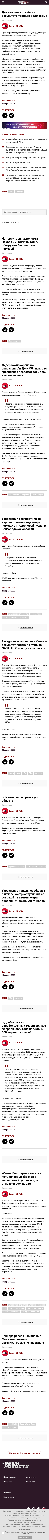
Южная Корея (37, 495)
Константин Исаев (16, 1308)
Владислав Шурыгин (18, 1305)
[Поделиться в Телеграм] (11, 115)
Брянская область (16, 867)
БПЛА (5, 617)
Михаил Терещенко (11, 1312)
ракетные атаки (39, 867)
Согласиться (24, 1537)
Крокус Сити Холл (27, 1424)
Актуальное (31, 1477)
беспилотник (14, 341)
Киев (18, 773)
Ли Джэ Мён (14, 495)
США (11, 191)
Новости (7, 1493)
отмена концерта (10, 1427)
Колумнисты (8, 1497)
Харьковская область (19, 617)
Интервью (7, 1481)
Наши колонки (9, 1477)
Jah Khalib (13, 1424)
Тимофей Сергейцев (30, 1312)
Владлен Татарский (37, 1305)
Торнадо (19, 191)
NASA (11, 773)
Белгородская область (18, 614)
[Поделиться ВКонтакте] (5, 115)
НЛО (25, 773)
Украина (25, 495)
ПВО (31, 773)
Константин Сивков (34, 1308)
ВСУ (28, 867)
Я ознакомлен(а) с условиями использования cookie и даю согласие (25, 1533)
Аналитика (30, 1481)
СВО (11, 998)
